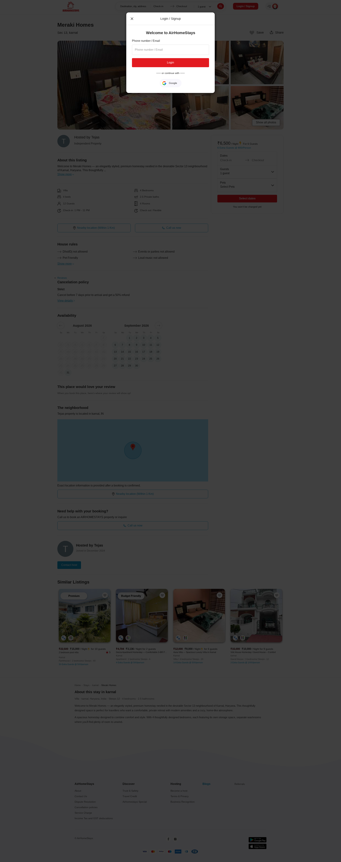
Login (170, 62)
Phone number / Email (146, 40)
